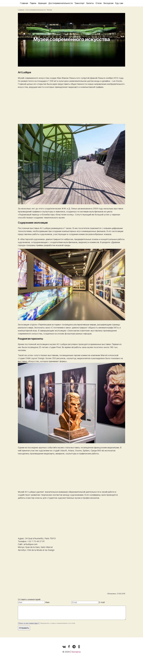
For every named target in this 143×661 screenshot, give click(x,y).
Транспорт (79, 3)
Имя (47, 602)
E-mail (102, 602)
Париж (33, 3)
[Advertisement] (71, 106)
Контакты (76, 652)
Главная (24, 3)
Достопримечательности (60, 3)
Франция (42, 3)
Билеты (90, 3)
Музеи (49, 10)
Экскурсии (108, 3)
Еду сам (119, 3)
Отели (99, 3)
